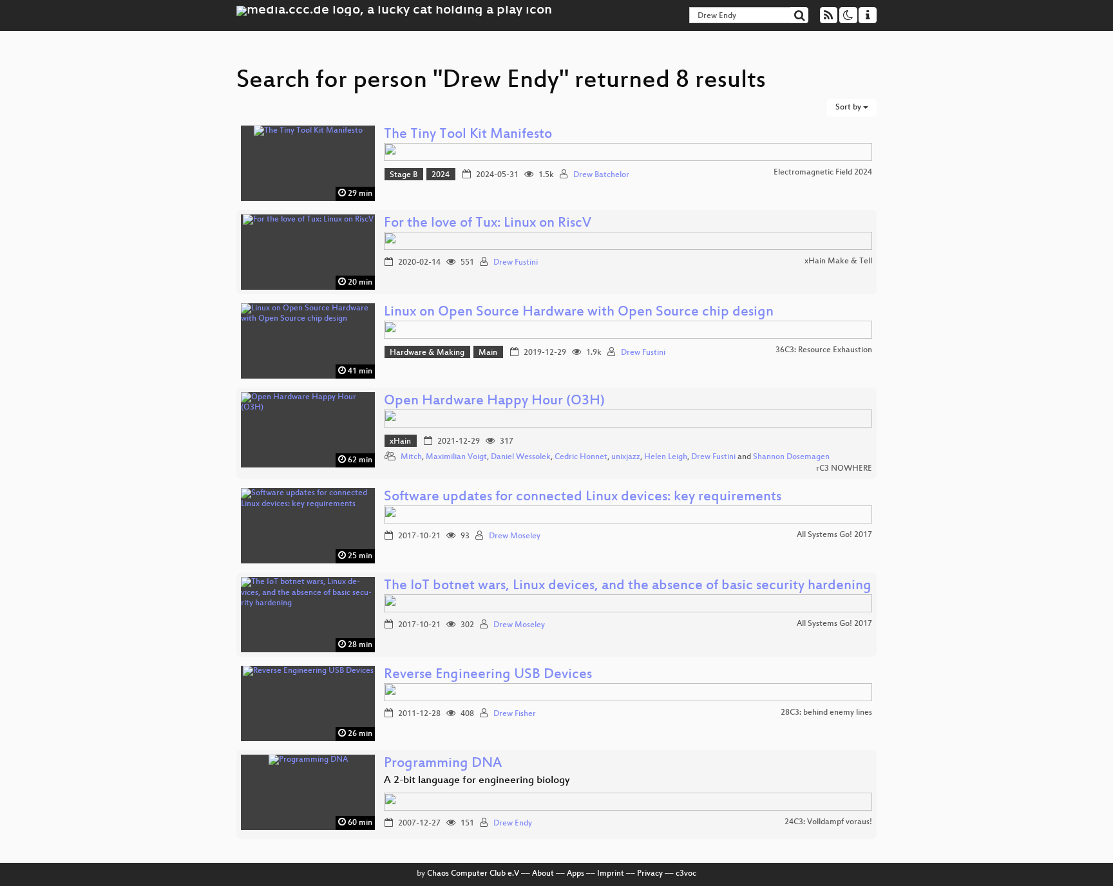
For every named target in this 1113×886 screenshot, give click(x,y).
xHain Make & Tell (838, 261)
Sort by (849, 107)
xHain (400, 441)
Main (488, 352)
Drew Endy (512, 823)
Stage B (403, 175)
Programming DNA (443, 764)
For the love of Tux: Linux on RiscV (487, 224)
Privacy (650, 873)
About (543, 873)
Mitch (411, 457)
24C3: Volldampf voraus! (828, 822)
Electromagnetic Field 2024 (823, 172)
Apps (575, 873)
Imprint (610, 873)
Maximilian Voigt (456, 457)
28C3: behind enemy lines (826, 712)
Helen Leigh (665, 457)
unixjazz (625, 457)
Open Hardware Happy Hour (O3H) (494, 401)
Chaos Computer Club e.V (473, 873)
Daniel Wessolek (521, 457)
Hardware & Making (427, 352)
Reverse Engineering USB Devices (488, 675)
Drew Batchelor (601, 175)
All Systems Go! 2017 (834, 535)
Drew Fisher (514, 714)
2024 (441, 175)
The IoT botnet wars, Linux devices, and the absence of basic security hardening (627, 586)
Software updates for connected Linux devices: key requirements (582, 497)
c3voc (686, 873)
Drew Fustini (515, 262)
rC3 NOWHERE (844, 468)
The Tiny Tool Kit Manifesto (468, 135)
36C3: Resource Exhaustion (823, 350)
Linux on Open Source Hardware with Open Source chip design (579, 313)
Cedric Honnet (581, 457)
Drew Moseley (514, 536)
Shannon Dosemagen (791, 457)
